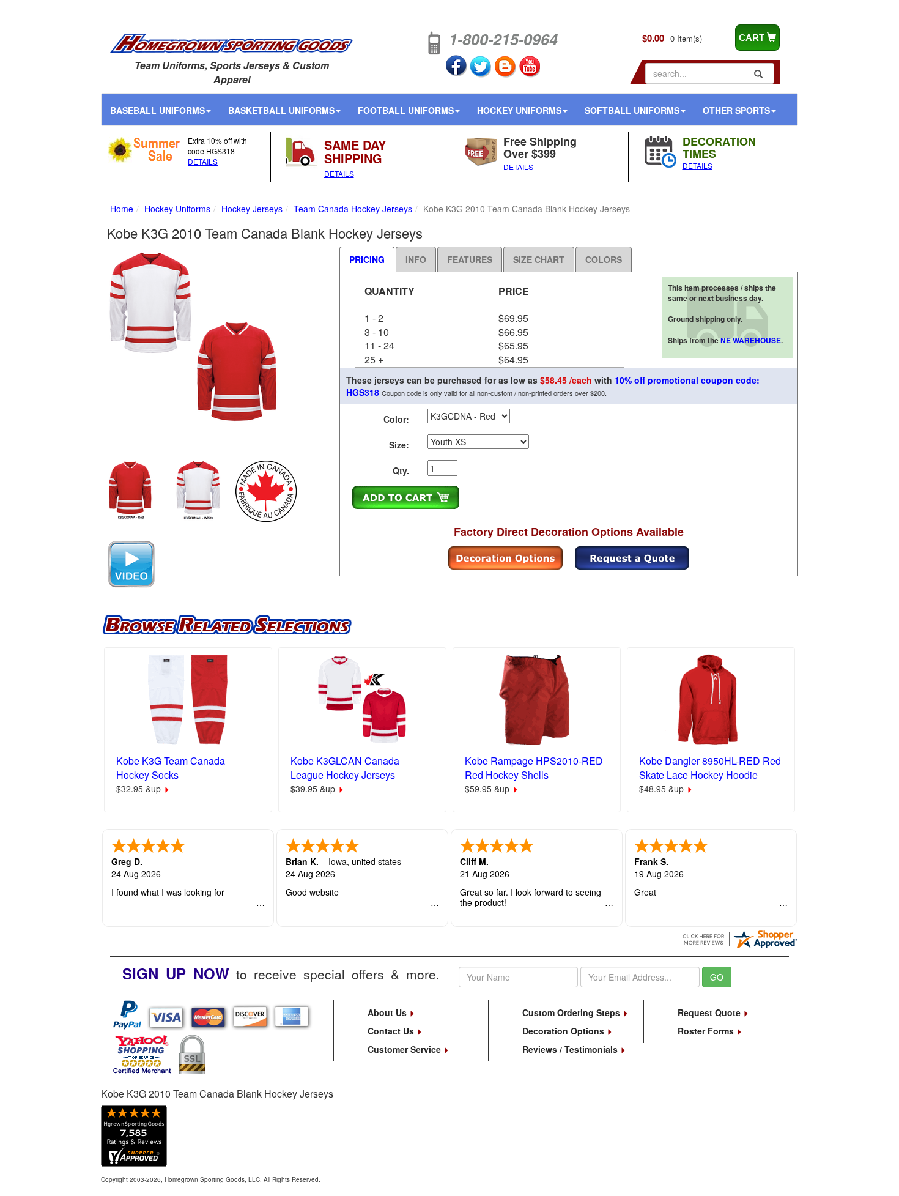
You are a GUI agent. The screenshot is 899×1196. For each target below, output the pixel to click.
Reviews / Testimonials (571, 1049)
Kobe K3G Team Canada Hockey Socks (170, 768)
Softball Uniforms (632, 110)
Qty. (401, 470)
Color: (396, 419)
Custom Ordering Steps (572, 1012)
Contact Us (392, 1031)
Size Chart (538, 259)
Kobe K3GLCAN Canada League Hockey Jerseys (344, 768)
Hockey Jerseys (252, 208)
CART (753, 37)
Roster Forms (707, 1031)
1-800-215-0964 (503, 39)
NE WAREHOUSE (750, 340)
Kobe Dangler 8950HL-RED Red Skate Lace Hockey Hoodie (710, 768)
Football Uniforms (406, 110)
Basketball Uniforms (281, 110)
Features (469, 259)
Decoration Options (564, 1031)
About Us (388, 1012)
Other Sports (736, 110)
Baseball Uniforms (157, 110)
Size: (399, 445)
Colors (603, 259)
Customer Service (405, 1049)
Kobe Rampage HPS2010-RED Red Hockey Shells (534, 768)
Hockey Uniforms (519, 110)
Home (121, 208)
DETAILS (203, 161)
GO (716, 977)
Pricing (367, 259)
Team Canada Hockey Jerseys (353, 208)
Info (415, 259)
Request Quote (710, 1012)
